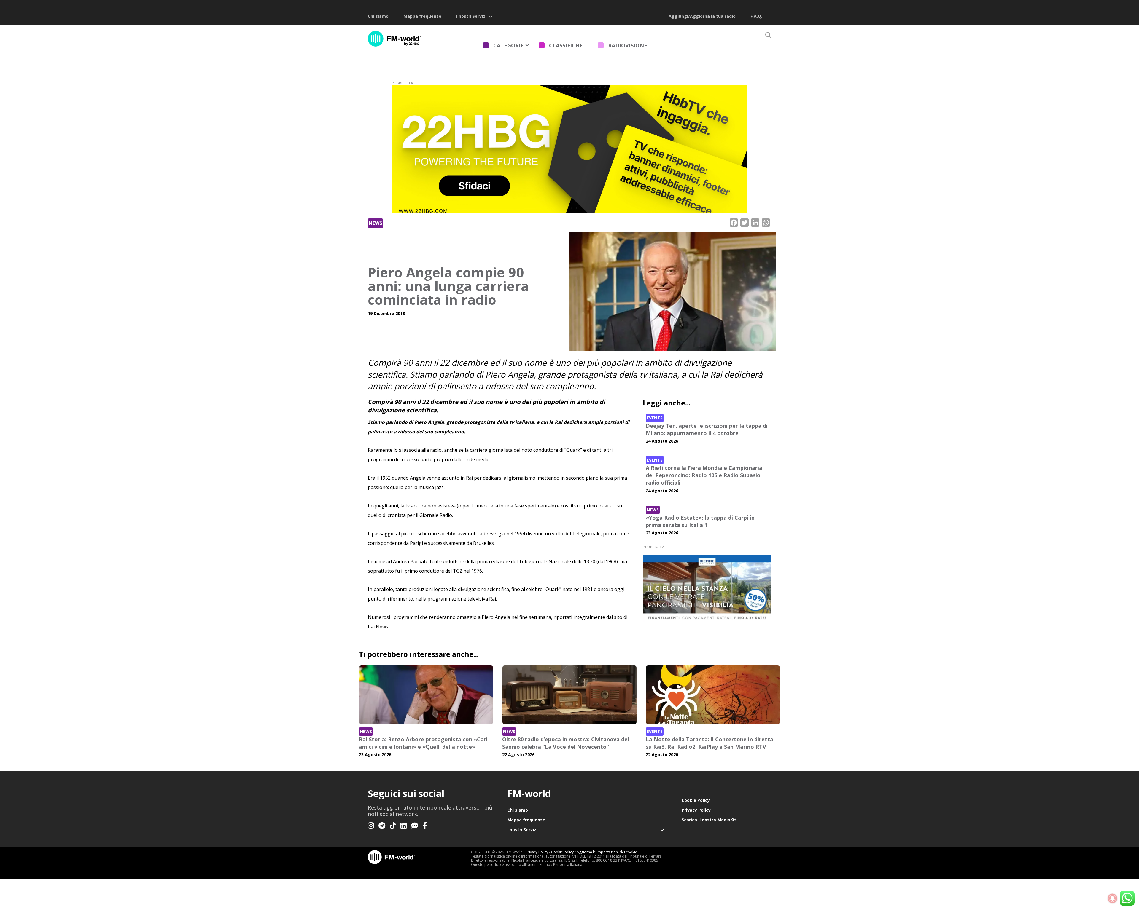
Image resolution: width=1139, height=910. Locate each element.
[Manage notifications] (1112, 898)
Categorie (508, 45)
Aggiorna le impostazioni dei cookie (607, 852)
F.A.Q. (756, 16)
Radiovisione (627, 45)
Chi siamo (378, 16)
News (375, 223)
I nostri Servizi (471, 16)
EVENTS (655, 418)
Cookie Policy (696, 800)
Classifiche (566, 45)
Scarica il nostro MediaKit (709, 820)
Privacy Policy (696, 810)
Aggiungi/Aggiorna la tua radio (701, 16)
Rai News (378, 626)
